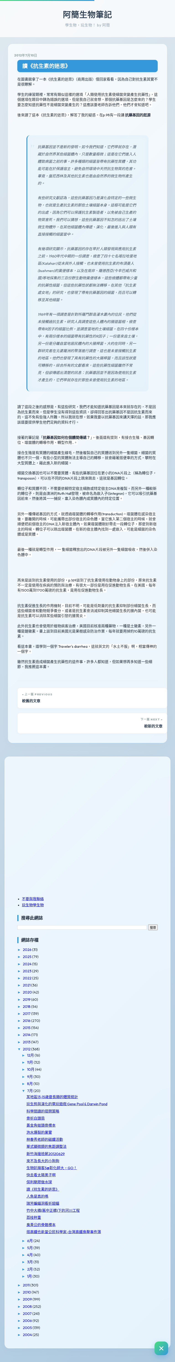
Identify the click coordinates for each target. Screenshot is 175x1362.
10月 (31, 1069)
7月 (30, 1090)
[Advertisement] (45, 794)
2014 (27, 1034)
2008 (28, 1306)
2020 (28, 992)
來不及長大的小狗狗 (42, 1161)
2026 (27, 949)
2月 (30, 1269)
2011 (26, 1285)
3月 (30, 1262)
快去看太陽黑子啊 (41, 1175)
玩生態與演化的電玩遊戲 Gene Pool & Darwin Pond (66, 1104)
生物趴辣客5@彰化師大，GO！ (51, 1168)
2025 (27, 956)
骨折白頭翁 (35, 1118)
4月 (30, 1255)
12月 (31, 1055)
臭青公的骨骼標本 (41, 1224)
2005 (28, 1327)
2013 (27, 1042)
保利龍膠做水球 (39, 1182)
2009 (28, 1299)
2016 (27, 1020)
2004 (28, 1334)
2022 (27, 978)
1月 (30, 1276)
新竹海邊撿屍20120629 (45, 1153)
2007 (27, 1313)
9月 (30, 1076)
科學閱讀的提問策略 (42, 1111)
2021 (27, 985)
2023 (27, 971)
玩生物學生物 (33, 905)
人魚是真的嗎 (37, 1196)
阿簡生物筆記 (87, 15)
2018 (27, 1006)
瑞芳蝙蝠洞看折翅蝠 (42, 1203)
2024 (27, 964)
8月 (30, 1083)
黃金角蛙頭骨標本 (41, 1125)
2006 (28, 1320)
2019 (27, 999)
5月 (30, 1247)
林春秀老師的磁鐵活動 (44, 1139)
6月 (30, 1240)
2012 (27, 1049)
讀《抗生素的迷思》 (46, 66)
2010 (27, 1292)
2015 (27, 1027)
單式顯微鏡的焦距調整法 (46, 1146)
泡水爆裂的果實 (39, 1132)
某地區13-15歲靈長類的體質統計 (52, 1097)
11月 (30, 1062)
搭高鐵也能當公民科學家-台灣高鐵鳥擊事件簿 (63, 1232)
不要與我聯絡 (33, 899)
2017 (27, 1013)
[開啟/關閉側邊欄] (161, 1348)
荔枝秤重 (33, 1217)
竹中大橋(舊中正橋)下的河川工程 (53, 1210)
